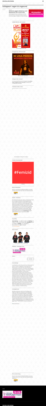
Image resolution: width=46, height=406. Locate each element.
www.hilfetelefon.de (20, 299)
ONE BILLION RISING (8, 1)
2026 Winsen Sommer (16, 275)
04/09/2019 (3, 9)
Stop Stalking (16, 226)
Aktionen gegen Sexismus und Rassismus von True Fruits (18, 11)
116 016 (26, 298)
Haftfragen (31, 277)
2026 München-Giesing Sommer (27, 274)
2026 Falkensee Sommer (24, 275)
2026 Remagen (30, 280)
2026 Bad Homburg (23, 285)
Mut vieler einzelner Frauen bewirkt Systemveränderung (21, 278)
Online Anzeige (22, 272)
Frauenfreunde (19, 280)
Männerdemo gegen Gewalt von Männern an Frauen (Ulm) (22, 279)
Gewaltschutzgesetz (15, 272)
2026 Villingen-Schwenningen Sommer (25, 273)
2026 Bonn (18, 285)
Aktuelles (10, 9)
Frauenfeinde (25, 280)
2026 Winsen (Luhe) (15, 281)
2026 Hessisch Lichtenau (23, 281)
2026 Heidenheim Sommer (16, 274)
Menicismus (14, 280)
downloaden (23, 82)
